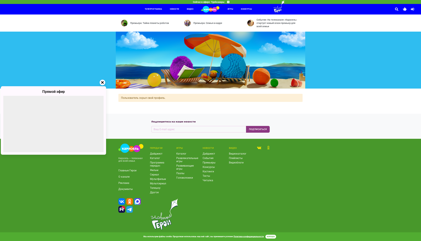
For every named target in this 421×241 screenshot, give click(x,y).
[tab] (259, 148)
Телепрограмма (153, 9)
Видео (190, 9)
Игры (230, 9)
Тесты (206, 175)
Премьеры (209, 162)
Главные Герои (127, 170)
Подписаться (258, 129)
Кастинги (208, 171)
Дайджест (156, 153)
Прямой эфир (53, 92)
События (208, 158)
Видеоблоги (236, 162)
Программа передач (157, 164)
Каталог (155, 158)
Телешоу (155, 187)
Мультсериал (158, 183)
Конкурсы (246, 9)
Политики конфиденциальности (249, 236)
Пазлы (180, 173)
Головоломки (184, 177)
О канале (124, 176)
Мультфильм (158, 179)
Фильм (154, 170)
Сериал (154, 174)
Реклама (123, 183)
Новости (174, 9)
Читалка (208, 180)
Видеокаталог (237, 153)
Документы (125, 189)
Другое (154, 192)
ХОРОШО (271, 237)
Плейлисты (236, 158)
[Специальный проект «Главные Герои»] (268, 6)
